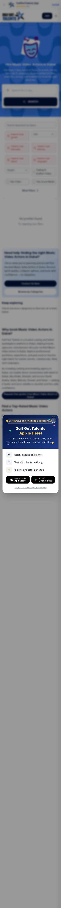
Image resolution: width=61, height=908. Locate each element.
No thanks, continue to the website (31, 487)
